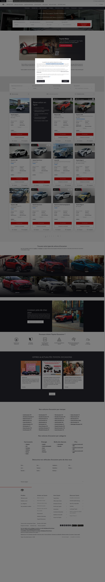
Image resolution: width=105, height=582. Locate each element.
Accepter (65, 81)
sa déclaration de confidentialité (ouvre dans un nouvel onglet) (54, 63)
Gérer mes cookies (40, 81)
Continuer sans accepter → (65, 59)
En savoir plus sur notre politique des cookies (43, 76)
